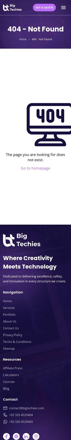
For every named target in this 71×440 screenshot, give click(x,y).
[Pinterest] (16, 436)
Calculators (11, 375)
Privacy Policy (12, 335)
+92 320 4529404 (21, 415)
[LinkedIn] (26, 436)
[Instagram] (36, 436)
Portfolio (9, 315)
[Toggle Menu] (63, 7)
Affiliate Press (13, 368)
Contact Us (11, 328)
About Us (9, 321)
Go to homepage (35, 168)
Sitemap (9, 348)
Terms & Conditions (17, 342)
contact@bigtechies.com (26, 408)
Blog (6, 388)
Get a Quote (44, 7)
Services (9, 308)
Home (23, 39)
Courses (9, 382)
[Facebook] (6, 436)
